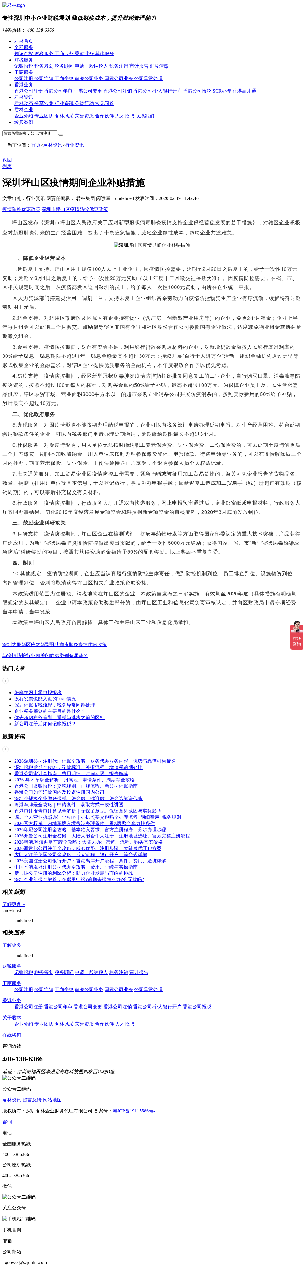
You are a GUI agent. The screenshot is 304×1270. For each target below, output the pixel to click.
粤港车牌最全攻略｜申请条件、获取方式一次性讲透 (69, 804)
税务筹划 (44, 66)
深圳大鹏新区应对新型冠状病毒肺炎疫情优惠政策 (54, 644)
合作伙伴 (105, 115)
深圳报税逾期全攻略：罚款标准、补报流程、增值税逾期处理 (78, 767)
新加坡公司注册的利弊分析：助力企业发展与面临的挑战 (73, 873)
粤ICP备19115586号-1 (135, 1110)
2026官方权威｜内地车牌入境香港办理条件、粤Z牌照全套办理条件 (84, 823)
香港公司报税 (198, 90)
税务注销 (119, 66)
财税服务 (44, 53)
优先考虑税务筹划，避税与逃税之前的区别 (59, 717)
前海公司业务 (89, 78)
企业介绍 (24, 115)
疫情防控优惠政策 (21, 209)
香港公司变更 (88, 90)
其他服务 (104, 53)
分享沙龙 (44, 103)
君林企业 (23, 109)
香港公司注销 (118, 90)
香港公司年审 (59, 90)
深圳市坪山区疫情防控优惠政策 (75, 209)
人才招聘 (125, 115)
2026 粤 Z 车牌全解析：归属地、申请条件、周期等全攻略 (74, 779)
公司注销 (44, 78)
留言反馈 (32, 1099)
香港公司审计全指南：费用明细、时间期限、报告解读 (71, 773)
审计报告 (139, 66)
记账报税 (24, 66)
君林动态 (24, 103)
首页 (36, 144)
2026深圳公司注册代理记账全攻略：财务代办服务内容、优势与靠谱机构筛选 (95, 761)
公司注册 (24, 78)
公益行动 (85, 103)
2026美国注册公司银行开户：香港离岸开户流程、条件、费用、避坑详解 (90, 860)
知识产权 (24, 53)
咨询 (7, 1121)
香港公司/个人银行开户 (158, 90)
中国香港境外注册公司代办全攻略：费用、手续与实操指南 (76, 867)
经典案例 (23, 122)
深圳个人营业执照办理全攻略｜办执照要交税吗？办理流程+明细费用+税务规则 (97, 817)
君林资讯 (23, 97)
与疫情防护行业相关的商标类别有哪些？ (45, 655)
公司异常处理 (148, 78)
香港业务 (85, 53)
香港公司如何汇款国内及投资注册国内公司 (59, 792)
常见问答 (104, 103)
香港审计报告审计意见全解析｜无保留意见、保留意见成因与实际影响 (88, 810)
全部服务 (23, 47)
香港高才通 (244, 90)
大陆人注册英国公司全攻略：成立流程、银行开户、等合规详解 (80, 854)
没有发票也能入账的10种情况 (45, 698)
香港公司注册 (29, 90)
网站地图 (52, 1099)
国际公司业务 (119, 78)
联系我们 (144, 115)
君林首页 (23, 41)
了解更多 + (13, 904)
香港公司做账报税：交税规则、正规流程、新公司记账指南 (76, 786)
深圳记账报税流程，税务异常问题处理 (54, 705)
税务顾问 (65, 66)
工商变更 (65, 78)
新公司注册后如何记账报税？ (45, 723)
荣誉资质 (85, 115)
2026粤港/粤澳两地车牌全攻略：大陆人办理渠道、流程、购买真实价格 (88, 842)
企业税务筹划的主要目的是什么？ (50, 711)
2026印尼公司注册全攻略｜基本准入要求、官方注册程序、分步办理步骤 (90, 829)
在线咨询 (11, 1034)
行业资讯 (65, 103)
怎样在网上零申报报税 (38, 692)
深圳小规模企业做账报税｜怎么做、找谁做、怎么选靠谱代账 (78, 798)
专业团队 (44, 115)
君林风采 (65, 115)
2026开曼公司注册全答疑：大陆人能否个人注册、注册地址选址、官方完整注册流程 (102, 835)
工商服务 (65, 53)
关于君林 (11, 1017)
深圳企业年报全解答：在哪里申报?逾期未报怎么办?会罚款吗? (79, 879)
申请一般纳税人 (92, 66)
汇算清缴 (159, 66)
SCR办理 (222, 90)
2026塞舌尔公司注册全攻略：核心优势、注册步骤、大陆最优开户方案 (88, 848)
